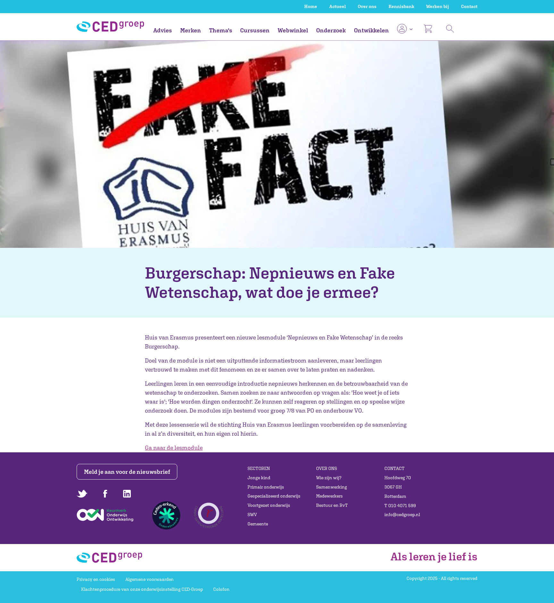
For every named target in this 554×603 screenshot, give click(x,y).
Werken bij (437, 6)
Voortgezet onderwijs (269, 505)
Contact (469, 6)
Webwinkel (293, 30)
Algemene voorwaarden (149, 579)
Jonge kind (259, 477)
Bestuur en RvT (332, 505)
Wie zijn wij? (328, 477)
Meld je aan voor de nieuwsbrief (127, 471)
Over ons (367, 6)
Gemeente (258, 523)
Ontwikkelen (371, 30)
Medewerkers (329, 495)
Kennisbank (401, 6)
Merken (190, 30)
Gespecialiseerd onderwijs (274, 495)
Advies (162, 30)
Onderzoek (331, 30)
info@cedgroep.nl (402, 514)
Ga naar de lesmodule (174, 447)
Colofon (221, 589)
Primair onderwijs (266, 487)
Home (310, 6)
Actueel (337, 6)
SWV (252, 514)
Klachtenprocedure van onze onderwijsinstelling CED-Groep (142, 589)
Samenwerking (331, 487)
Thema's (220, 30)
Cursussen (255, 30)
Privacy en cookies (96, 579)
